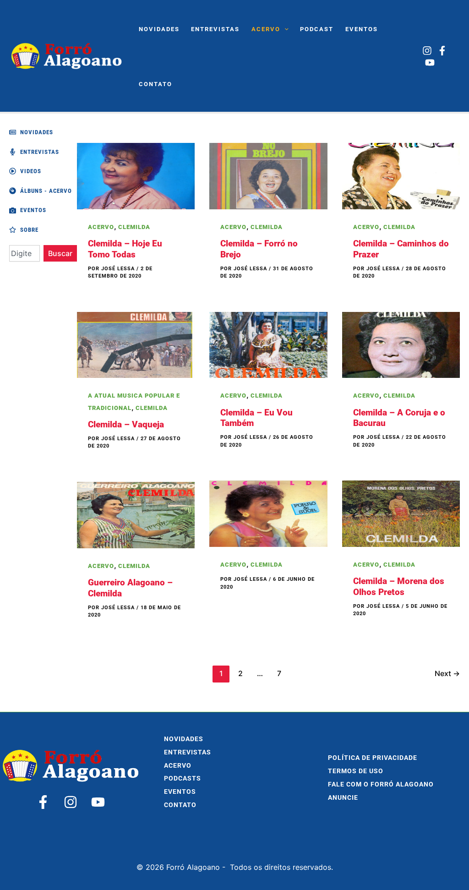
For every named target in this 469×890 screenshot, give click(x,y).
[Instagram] (427, 50)
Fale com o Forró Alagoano (381, 784)
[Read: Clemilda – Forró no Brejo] (268, 175)
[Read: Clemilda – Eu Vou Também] (268, 344)
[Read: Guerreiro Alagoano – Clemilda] (136, 514)
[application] (284, 29)
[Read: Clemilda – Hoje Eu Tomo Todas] (136, 175)
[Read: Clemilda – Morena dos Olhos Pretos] (401, 513)
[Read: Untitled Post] (268, 513)
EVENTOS (180, 792)
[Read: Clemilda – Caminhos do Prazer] (401, 175)
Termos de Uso (355, 771)
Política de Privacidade (372, 758)
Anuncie (343, 798)
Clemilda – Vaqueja (126, 424)
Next (447, 673)
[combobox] (24, 253)
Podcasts (182, 778)
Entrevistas (187, 752)
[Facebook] (442, 50)
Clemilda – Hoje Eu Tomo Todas (125, 249)
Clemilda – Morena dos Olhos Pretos (398, 586)
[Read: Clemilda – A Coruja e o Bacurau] (401, 344)
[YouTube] (430, 62)
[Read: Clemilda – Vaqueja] (136, 344)
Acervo (101, 227)
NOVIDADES (183, 739)
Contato (180, 805)
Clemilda (134, 227)
